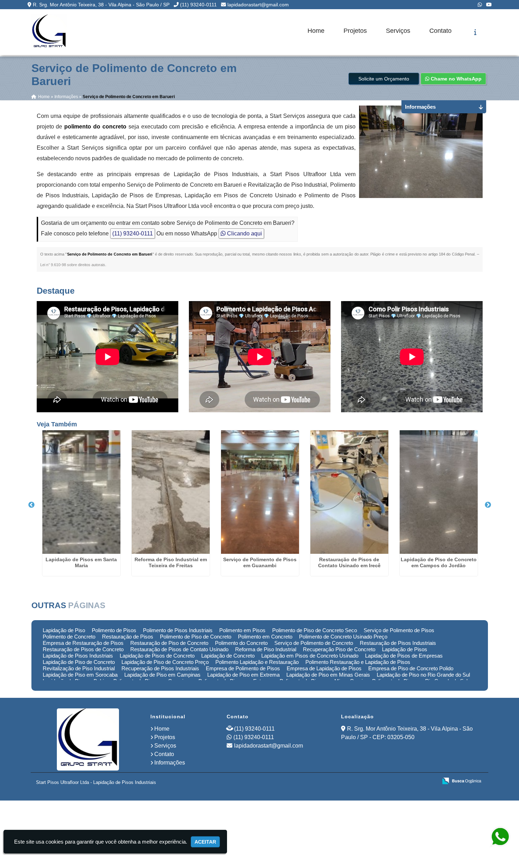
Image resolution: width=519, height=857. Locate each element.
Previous (31, 505)
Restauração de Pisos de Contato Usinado (179, 649)
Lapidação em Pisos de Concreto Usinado (309, 656)
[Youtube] (489, 4)
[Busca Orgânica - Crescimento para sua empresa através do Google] (461, 781)
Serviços (398, 30)
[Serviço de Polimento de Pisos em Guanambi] (260, 492)
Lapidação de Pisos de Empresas (404, 656)
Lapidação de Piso (64, 630)
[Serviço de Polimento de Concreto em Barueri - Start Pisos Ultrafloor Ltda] (49, 32)
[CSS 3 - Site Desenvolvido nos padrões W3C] (405, 781)
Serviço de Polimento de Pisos (399, 630)
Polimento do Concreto (241, 643)
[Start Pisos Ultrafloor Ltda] (88, 739)
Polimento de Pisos (114, 630)
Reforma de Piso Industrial (265, 649)
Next (487, 505)
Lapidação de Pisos (404, 649)
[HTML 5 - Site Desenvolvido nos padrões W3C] (380, 781)
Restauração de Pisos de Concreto (83, 649)
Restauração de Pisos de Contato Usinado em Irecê (349, 562)
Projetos (355, 30)
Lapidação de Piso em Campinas (162, 675)
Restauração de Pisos (127, 637)
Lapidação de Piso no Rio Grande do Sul (423, 675)
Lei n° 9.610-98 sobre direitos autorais (72, 265)
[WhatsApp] (480, 4)
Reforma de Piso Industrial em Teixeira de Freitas (171, 562)
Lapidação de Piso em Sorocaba (80, 675)
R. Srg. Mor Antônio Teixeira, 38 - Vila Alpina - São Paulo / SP (101, 4)
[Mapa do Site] (362, 781)
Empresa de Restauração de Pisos (83, 643)
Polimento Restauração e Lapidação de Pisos (357, 662)
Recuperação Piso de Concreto (339, 649)
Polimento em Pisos (242, 630)
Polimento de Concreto (69, 637)
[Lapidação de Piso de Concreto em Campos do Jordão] (439, 492)
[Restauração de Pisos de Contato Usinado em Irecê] (349, 492)
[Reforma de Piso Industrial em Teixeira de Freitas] (171, 492)
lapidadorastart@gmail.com (258, 4)
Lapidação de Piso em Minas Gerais (328, 675)
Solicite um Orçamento (383, 79)
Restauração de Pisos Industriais (398, 643)
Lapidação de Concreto (228, 656)
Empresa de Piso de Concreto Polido (410, 668)
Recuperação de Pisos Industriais (160, 668)
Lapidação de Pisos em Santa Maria (81, 562)
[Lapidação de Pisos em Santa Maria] (81, 492)
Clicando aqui (244, 233)
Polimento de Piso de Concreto (195, 637)
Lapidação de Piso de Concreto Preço (165, 662)
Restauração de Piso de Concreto (169, 643)
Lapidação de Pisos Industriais (78, 656)
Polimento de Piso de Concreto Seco (314, 630)
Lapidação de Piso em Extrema (243, 675)
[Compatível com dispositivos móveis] (429, 781)
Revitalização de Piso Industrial (79, 668)
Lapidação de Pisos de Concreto (157, 656)
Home (316, 30)
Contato (440, 30)
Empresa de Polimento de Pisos (243, 668)
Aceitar (205, 842)
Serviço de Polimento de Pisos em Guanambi (260, 562)
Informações (169, 763)
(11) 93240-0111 (198, 4)
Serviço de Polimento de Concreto (313, 643)
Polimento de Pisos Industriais (178, 630)
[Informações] (475, 32)
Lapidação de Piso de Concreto (79, 662)
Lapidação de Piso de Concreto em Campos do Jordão (439, 562)
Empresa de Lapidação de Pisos (324, 668)
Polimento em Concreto (265, 637)
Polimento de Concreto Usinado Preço (343, 637)
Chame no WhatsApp (455, 79)
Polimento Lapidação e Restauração (257, 662)
